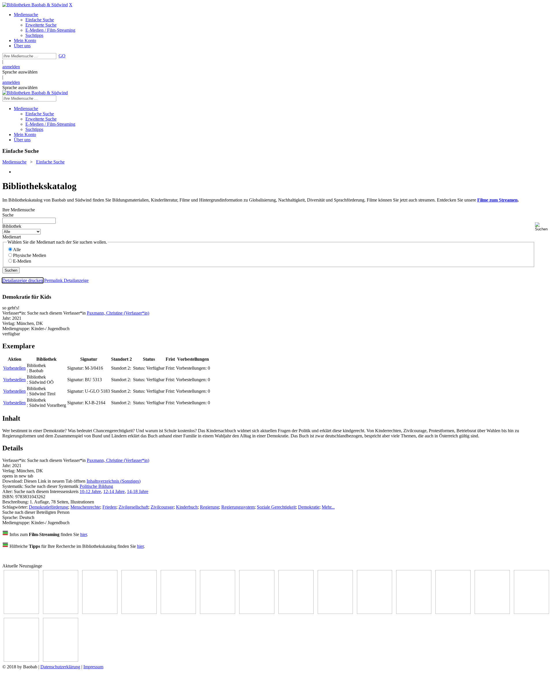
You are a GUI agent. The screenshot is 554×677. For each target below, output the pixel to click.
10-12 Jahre (90, 491)
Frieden (109, 507)
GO (62, 55)
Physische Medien (29, 255)
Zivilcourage (162, 507)
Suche (8, 214)
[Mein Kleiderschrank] (21, 660)
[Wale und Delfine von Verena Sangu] (139, 612)
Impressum (93, 666)
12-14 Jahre (114, 491)
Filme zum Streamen (497, 200)
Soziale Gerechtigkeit (276, 507)
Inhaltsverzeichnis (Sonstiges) (114, 481)
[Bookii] (256, 612)
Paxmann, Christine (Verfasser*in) (118, 313)
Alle (17, 249)
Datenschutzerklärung (60, 666)
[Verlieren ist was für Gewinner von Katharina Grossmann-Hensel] (217, 612)
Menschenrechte (85, 507)
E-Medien (22, 261)
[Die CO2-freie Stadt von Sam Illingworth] (99, 612)
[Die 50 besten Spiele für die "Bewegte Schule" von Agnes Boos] (453, 612)
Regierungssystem (237, 507)
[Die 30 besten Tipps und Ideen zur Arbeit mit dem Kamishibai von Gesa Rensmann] (21, 612)
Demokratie (308, 507)
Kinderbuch (187, 507)
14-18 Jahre (137, 491)
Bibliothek (11, 226)
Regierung (209, 507)
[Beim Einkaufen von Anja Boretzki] (60, 660)
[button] (543, 226)
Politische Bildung (96, 486)
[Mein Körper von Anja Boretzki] (531, 612)
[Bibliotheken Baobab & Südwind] (35, 4)
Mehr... (328, 507)
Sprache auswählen (20, 71)
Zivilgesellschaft (133, 507)
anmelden (11, 66)
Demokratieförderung (48, 507)
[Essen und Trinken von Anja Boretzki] (492, 612)
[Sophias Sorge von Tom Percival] (178, 612)
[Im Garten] (335, 612)
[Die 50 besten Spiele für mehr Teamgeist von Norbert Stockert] (374, 612)
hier (83, 534)
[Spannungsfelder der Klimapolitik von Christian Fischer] (60, 612)
